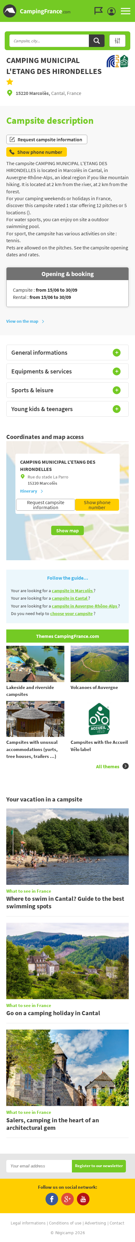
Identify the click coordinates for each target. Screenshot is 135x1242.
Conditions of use (65, 1223)
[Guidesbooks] (100, 11)
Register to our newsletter (99, 1166)
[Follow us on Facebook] (52, 1199)
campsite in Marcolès (73, 590)
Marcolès (48, 483)
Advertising (95, 1223)
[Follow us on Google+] (67, 1199)
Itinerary (28, 491)
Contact (117, 1223)
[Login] (113, 11)
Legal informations (28, 1223)
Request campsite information (50, 139)
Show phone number (97, 504)
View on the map (22, 321)
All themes (107, 766)
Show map (67, 530)
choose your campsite (71, 613)
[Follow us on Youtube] (83, 1199)
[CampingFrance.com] (67, 11)
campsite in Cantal (70, 598)
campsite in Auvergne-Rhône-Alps (85, 606)
